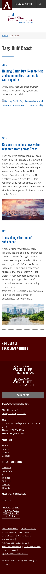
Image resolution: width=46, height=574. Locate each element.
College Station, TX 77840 (14, 413)
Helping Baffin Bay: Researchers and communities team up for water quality (22, 75)
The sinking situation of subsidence (17, 239)
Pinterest (6, 481)
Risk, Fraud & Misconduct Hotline (14, 543)
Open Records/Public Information (15, 554)
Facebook (6, 467)
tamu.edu (6, 500)
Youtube (6, 477)
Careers (5, 452)
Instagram (7, 471)
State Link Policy (24, 532)
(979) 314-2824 (17, 430)
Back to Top (23, 395)
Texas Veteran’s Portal (32, 546)
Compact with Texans (10, 529)
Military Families (8, 539)
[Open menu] (39, 27)
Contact (6, 455)
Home (5, 35)
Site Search (40, 4)
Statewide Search (8, 536)
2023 (4, 138)
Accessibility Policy (9, 532)
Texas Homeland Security (11, 546)
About (5, 445)
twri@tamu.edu (16, 433)
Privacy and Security (28, 529)
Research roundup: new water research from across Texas (21, 146)
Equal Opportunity (9, 550)
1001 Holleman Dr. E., (12, 410)
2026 (4, 64)
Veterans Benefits (24, 536)
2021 (4, 231)
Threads (6, 488)
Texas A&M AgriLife (23, 4)
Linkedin (6, 484)
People (5, 449)
